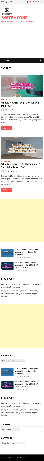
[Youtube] (30, 2)
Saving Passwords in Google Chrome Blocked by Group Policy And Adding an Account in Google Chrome (19, 293)
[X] (33, 2)
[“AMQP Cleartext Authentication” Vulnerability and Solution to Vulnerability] (7, 250)
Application (5, 99)
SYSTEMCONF (14, 17)
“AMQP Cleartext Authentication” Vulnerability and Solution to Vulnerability (27, 252)
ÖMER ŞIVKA (10, 110)
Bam (32, 458)
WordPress (23, 458)
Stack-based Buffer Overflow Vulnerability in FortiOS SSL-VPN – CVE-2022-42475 (27, 265)
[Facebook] (28, 2)
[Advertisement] (22, 42)
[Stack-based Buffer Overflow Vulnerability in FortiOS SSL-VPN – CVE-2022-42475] (7, 263)
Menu (7, 60)
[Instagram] (36, 2)
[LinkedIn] (39, 2)
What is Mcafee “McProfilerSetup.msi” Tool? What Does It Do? (20, 166)
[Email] (41, 2)
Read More (7, 128)
